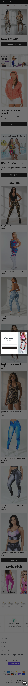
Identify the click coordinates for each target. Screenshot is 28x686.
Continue (10, 348)
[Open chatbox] (24, 683)
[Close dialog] (26, 333)
